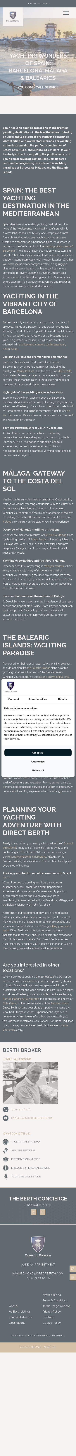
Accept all (38, 752)
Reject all (38, 770)
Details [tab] (62, 699)
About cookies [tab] (38, 699)
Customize (38, 761)
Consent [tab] (13, 699)
